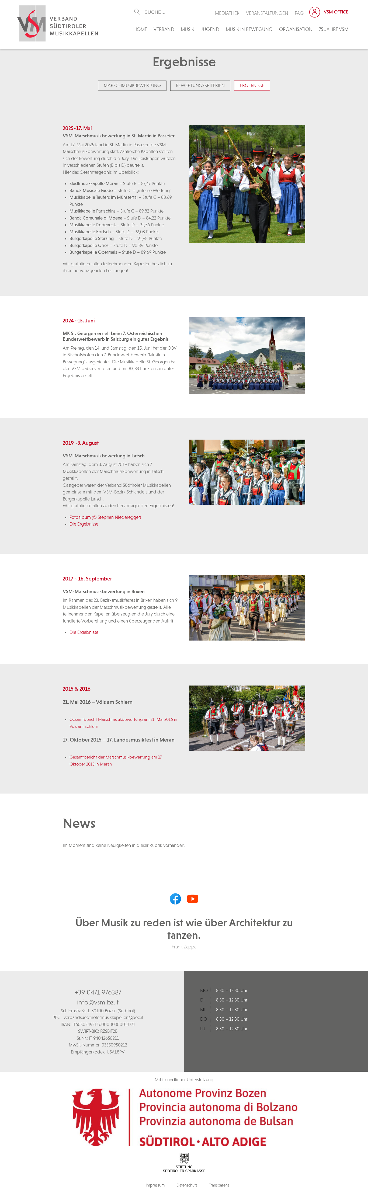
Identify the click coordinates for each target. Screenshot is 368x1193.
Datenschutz (186, 1185)
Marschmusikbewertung (132, 85)
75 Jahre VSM (333, 29)
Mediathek (227, 13)
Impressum (155, 1185)
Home (140, 29)
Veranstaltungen (267, 13)
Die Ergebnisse (84, 524)
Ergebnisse (252, 85)
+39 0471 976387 (98, 992)
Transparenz (219, 1185)
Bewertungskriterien (200, 85)
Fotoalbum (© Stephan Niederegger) (105, 517)
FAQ (299, 13)
